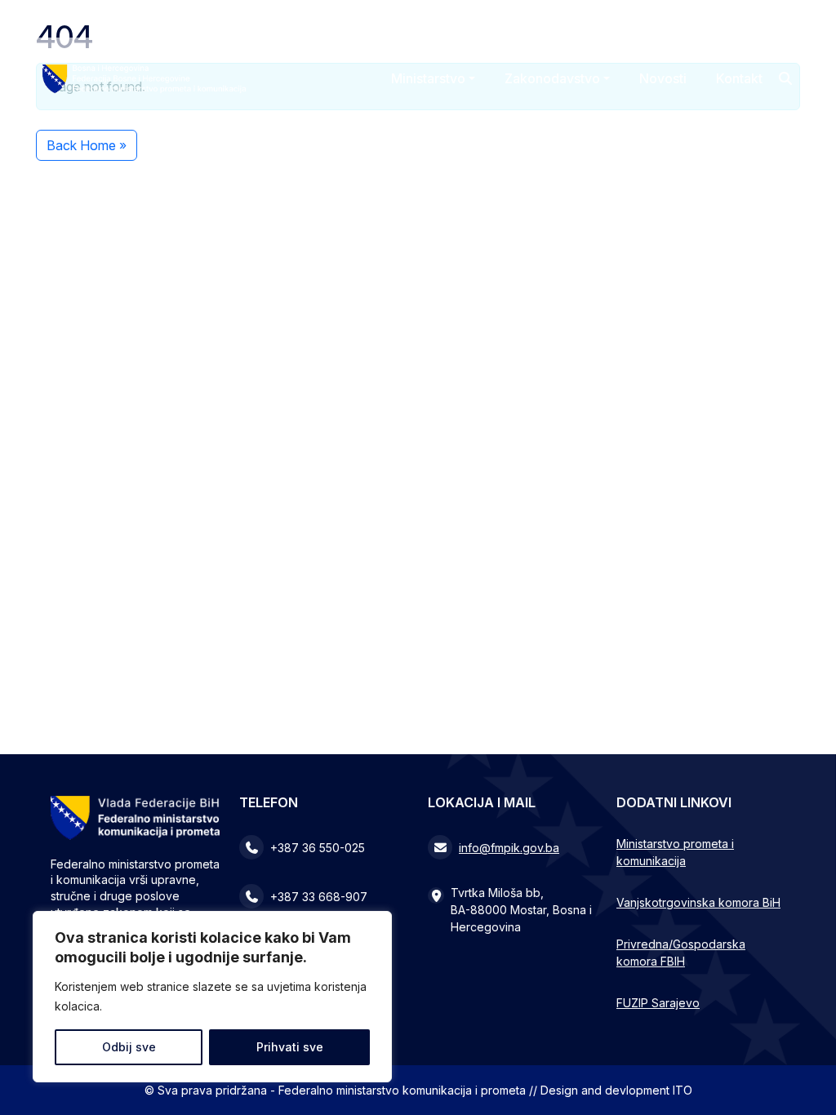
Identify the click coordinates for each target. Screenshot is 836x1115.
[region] (212, 996)
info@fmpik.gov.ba (509, 848)
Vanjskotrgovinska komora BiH (698, 902)
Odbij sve (129, 1047)
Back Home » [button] (87, 145)
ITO (682, 1090)
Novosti (663, 78)
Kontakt (739, 78)
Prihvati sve (289, 1047)
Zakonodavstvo (552, 78)
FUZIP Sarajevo (658, 1003)
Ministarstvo (428, 78)
